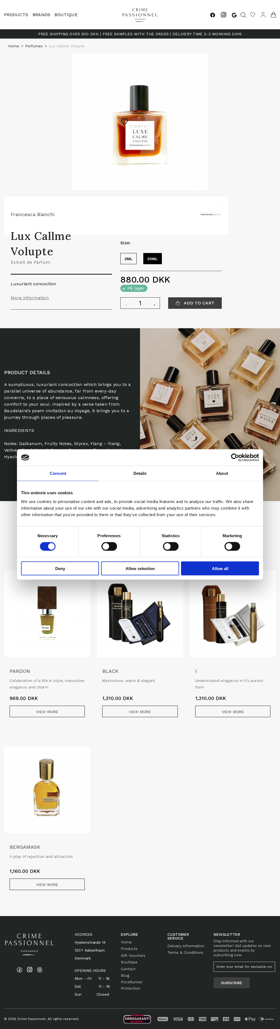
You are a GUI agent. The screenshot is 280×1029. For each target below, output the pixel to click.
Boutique (66, 14)
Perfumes (34, 46)
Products (129, 948)
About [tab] (222, 473)
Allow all (220, 568)
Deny (60, 568)
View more (47, 712)
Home (13, 46)
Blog (125, 975)
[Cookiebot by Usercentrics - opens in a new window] (235, 458)
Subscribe (231, 983)
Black (110, 671)
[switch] (109, 546)
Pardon (20, 671)
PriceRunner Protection (131, 985)
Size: (125, 242)
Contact (128, 969)
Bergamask (25, 847)
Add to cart (198, 303)
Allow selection (140, 568)
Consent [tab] (58, 473)
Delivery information (185, 946)
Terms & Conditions (185, 952)
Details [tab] (140, 473)
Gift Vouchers (133, 955)
